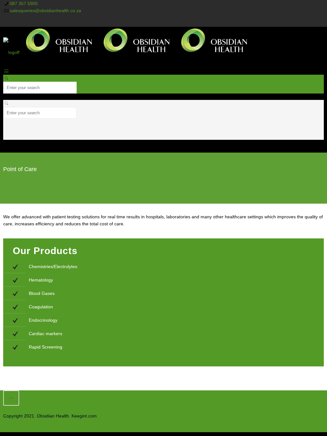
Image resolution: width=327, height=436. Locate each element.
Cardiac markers (45, 333)
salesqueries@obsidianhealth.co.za (45, 10)
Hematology (41, 279)
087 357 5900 (24, 3)
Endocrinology (43, 320)
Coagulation (41, 306)
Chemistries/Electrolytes (53, 266)
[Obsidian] (127, 52)
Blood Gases (42, 293)
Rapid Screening (45, 347)
